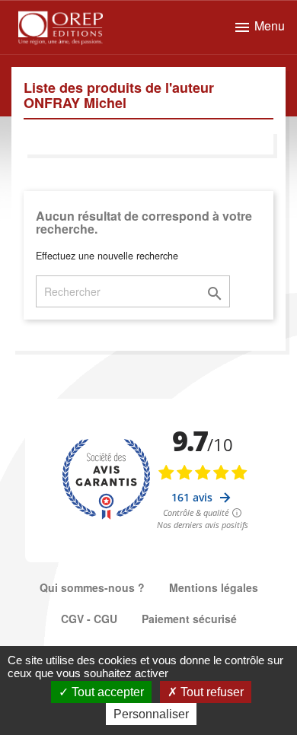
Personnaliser (151, 714)
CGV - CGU (89, 618)
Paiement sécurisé (189, 618)
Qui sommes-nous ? (92, 587)
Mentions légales (213, 587)
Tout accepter (106, 692)
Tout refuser (210, 692)
